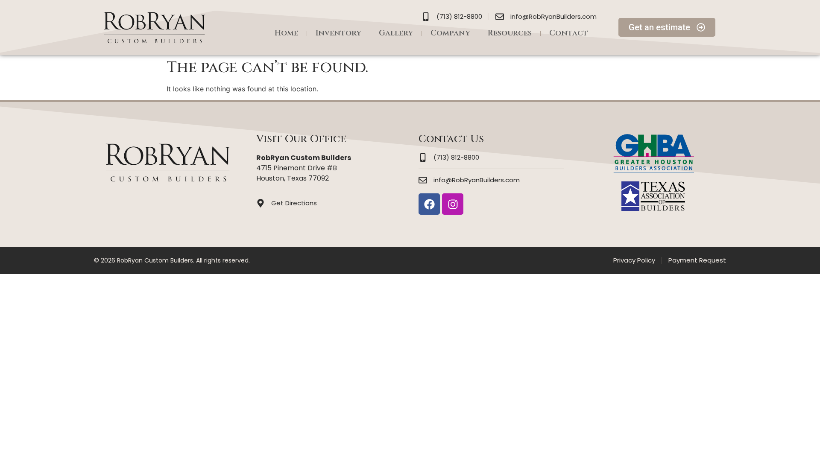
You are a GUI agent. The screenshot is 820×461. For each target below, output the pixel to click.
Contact (568, 33)
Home (286, 33)
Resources (510, 33)
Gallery (396, 33)
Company (450, 33)
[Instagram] (452, 204)
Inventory (338, 33)
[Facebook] (429, 204)
